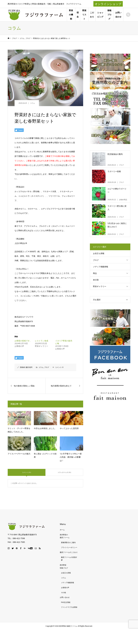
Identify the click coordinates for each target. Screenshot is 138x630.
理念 (78, 14)
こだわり (92, 14)
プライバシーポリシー (69, 547)
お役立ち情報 (98, 253)
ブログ (46, 367)
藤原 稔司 (29, 367)
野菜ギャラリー (99, 286)
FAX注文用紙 (65, 602)
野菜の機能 (71, 14)
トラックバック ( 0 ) (64, 472)
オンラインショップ (108, 4)
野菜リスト (84, 14)
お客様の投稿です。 (23, 340)
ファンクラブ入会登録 (69, 607)
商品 (95, 273)
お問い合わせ (118, 14)
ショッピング (100, 14)
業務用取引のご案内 (68, 542)
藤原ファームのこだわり (69, 552)
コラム (32, 103)
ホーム (62, 530)
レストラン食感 (41, 340)
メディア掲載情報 (100, 266)
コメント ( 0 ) (26, 472)
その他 (63, 592)
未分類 (96, 280)
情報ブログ (109, 14)
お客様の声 (65, 587)
